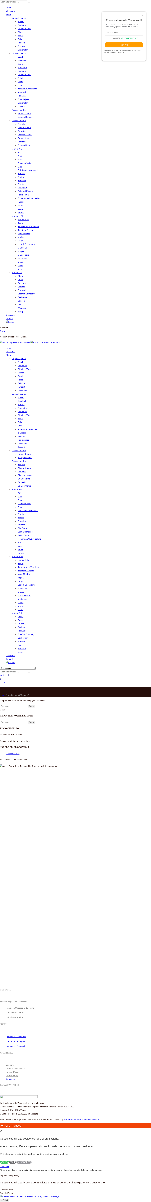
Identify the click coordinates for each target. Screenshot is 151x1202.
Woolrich (22, 308)
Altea (20, 159)
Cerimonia (22, 25)
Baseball (22, 60)
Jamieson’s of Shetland (28, 226)
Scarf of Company (26, 294)
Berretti (21, 64)
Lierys (20, 241)
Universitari (23, 50)
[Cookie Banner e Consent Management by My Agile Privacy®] (29, 1197)
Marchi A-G (17, 149)
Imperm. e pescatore (27, 88)
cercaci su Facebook (16, 1036)
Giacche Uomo (25, 134)
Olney (20, 276)
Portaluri (22, 290)
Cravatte (22, 131)
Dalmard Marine (25, 191)
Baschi (21, 21)
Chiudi (3, 331)
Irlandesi (22, 92)
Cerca (31, 706)
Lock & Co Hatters (26, 244)
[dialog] (75, 1144)
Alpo (20, 166)
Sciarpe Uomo (24, 145)
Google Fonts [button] (6, 1189)
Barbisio (21, 173)
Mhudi (20, 262)
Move (20, 265)
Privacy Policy (12, 1072)
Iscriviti (124, 45)
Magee (21, 251)
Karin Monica (24, 233)
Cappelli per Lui (19, 53)
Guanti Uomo (24, 138)
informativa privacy (129, 38)
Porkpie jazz (23, 99)
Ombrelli (22, 142)
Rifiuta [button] (12, 1162)
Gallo (20, 205)
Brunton (21, 184)
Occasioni (10, 315)
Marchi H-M (17, 216)
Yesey (20, 311)
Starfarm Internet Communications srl (81, 1119)
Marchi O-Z (17, 272)
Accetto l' (125, 38)
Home (9, 7)
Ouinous (22, 283)
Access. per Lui (19, 120)
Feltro (20, 39)
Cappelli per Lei (19, 18)
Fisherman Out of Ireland (29, 198)
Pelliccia (21, 43)
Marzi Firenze (24, 255)
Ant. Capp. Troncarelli (28, 170)
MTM (20, 269)
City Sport (22, 187)
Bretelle (21, 124)
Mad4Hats (22, 248)
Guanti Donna (24, 113)
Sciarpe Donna (25, 117)
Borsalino (22, 180)
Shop (8, 14)
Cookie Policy (12, 1075)
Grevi (20, 209)
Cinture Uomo (24, 127)
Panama (22, 96)
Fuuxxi (21, 202)
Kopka (21, 237)
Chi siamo (10, 11)
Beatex (21, 177)
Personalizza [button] (24, 1162)
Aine (20, 156)
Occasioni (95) (12, 753)
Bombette (22, 67)
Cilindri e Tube (24, 28)
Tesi (19, 304)
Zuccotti (21, 106)
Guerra (21, 212)
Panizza (21, 286)
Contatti (9, 318)
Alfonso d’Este (24, 163)
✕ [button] (1, 1130)
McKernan (22, 258)
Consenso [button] (10, 1079)
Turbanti (21, 46)
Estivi (20, 35)
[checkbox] (75, 1193)
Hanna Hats (23, 219)
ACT (20, 152)
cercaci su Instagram (16, 1041)
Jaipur (20, 223)
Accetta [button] (4, 1162)
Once (20, 279)
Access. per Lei (19, 110)
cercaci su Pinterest (16, 1046)
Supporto (10, 1065)
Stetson (21, 301)
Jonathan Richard (26, 230)
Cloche (21, 32)
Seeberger (23, 297)
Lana (20, 85)
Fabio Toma (23, 195)
